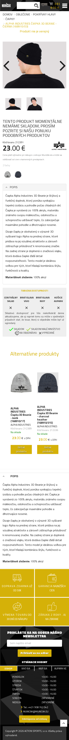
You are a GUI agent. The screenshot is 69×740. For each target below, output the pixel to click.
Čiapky (10, 19)
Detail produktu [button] (21, 449)
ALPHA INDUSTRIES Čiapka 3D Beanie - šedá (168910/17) (21, 415)
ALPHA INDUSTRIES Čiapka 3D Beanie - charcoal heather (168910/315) (47, 414)
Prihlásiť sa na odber (35, 653)
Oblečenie (23, 14)
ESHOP (8, 668)
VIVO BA (25, 668)
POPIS (13, 187)
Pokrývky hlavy (44, 14)
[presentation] (6, 65)
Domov (7, 14)
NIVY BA (43, 668)
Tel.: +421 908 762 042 (36, 707)
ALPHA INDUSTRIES (21, 425)
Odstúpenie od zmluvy (34, 719)
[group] (21, 409)
